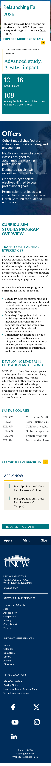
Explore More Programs (23, 39)
